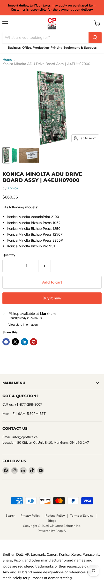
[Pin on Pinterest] (33, 341)
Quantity (8, 255)
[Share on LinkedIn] (24, 341)
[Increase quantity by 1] (44, 266)
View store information (23, 324)
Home (7, 60)
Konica (12, 188)
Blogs (52, 521)
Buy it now (52, 298)
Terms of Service (81, 516)
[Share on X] (15, 341)
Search (10, 516)
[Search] (95, 37)
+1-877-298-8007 (28, 404)
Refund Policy (55, 516)
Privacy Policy (30, 516)
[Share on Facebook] (6, 341)
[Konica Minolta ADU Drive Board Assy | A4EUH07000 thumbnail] (6, 155)
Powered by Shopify (52, 531)
